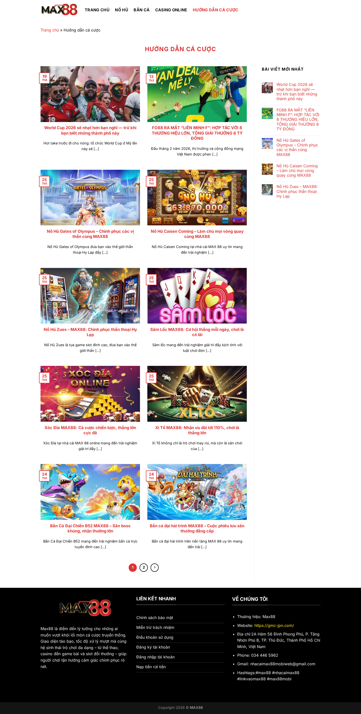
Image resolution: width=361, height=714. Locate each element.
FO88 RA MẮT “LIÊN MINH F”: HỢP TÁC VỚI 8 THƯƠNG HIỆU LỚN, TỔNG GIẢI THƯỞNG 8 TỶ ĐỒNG (197, 133)
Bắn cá (142, 9)
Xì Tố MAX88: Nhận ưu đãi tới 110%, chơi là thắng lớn (197, 430)
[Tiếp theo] (155, 567)
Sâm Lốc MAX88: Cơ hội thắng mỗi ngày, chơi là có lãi (197, 332)
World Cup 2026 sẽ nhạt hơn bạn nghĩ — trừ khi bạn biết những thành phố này (90, 130)
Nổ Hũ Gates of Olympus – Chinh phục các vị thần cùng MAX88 (90, 234)
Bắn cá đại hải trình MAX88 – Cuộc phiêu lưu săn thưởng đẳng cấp (197, 528)
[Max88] (59, 10)
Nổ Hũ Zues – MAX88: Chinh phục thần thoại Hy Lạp (90, 332)
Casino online (171, 9)
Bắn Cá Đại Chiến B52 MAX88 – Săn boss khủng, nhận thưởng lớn (90, 528)
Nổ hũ (121, 9)
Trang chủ (97, 9)
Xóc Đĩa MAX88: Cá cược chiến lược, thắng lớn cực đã (90, 430)
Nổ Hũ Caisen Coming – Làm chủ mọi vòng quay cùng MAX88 (197, 234)
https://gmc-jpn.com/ (274, 625)
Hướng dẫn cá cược (215, 9)
